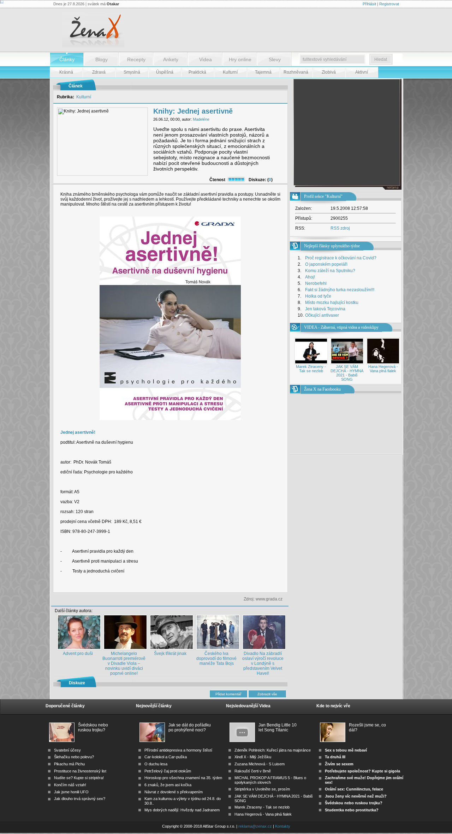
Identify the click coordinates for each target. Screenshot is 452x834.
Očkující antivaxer (322, 315)
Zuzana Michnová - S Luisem (259, 764)
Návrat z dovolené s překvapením (173, 792)
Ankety (170, 59)
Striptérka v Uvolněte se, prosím (262, 789)
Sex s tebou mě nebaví (346, 750)
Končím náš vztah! (70, 785)
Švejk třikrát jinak (170, 653)
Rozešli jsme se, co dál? (367, 727)
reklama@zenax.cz (255, 826)
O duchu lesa (155, 764)
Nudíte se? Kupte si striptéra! (79, 778)
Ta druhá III (335, 757)
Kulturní (83, 96)
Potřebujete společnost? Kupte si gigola (362, 771)
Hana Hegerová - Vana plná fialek (383, 368)
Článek (76, 86)
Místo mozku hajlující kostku (331, 302)
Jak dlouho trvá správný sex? (79, 798)
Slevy (275, 59)
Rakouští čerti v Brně (252, 771)
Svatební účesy (67, 750)
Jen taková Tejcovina (325, 308)
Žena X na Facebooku (322, 389)
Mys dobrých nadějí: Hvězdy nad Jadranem (182, 810)
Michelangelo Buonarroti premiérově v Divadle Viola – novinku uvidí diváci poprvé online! (123, 663)
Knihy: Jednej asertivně (193, 111)
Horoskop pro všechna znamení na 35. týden (183, 778)
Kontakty (282, 826)
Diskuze (77, 682)
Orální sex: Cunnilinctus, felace (354, 789)
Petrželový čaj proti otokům (167, 771)
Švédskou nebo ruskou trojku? (93, 727)
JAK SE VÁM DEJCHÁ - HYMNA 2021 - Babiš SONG (347, 372)
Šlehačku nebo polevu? (74, 757)
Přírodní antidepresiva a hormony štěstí (178, 750)
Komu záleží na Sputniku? (330, 270)
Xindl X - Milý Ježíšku (252, 757)
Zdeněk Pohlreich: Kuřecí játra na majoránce (272, 750)
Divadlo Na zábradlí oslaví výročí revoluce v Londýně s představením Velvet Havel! (263, 663)
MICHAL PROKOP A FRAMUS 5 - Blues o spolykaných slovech (270, 780)
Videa (205, 59)
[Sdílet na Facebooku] (269, 587)
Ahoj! (310, 277)
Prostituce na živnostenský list (80, 771)
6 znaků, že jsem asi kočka (167, 785)
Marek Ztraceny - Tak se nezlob (311, 368)
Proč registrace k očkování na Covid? (340, 257)
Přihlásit (369, 4)
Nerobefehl (316, 283)
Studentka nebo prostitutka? (352, 810)
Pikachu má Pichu (69, 764)
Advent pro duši (78, 653)
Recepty (136, 59)
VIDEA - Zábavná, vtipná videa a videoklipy (341, 327)
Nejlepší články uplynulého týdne (332, 245)
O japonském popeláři (326, 264)
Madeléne (201, 119)
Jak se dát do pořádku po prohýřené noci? (189, 727)
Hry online (240, 59)
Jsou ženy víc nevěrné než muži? (356, 796)
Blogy (101, 59)
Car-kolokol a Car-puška (165, 757)
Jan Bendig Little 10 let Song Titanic (277, 727)
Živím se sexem (339, 764)
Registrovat (389, 4)
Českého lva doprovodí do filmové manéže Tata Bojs (216, 658)
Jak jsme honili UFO (71, 792)
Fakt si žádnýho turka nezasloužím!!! (339, 289)
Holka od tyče (318, 296)
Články (67, 59)
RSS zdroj (340, 228)
